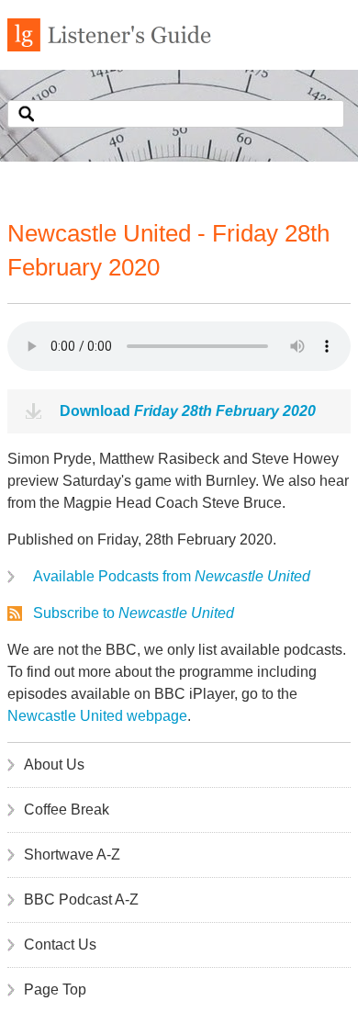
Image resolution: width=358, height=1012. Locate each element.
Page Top (55, 989)
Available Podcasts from (171, 576)
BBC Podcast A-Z (81, 899)
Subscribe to (133, 613)
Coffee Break (66, 809)
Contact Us (60, 944)
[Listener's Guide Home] (109, 46)
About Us (54, 764)
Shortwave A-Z (72, 854)
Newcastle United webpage (97, 716)
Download (188, 411)
